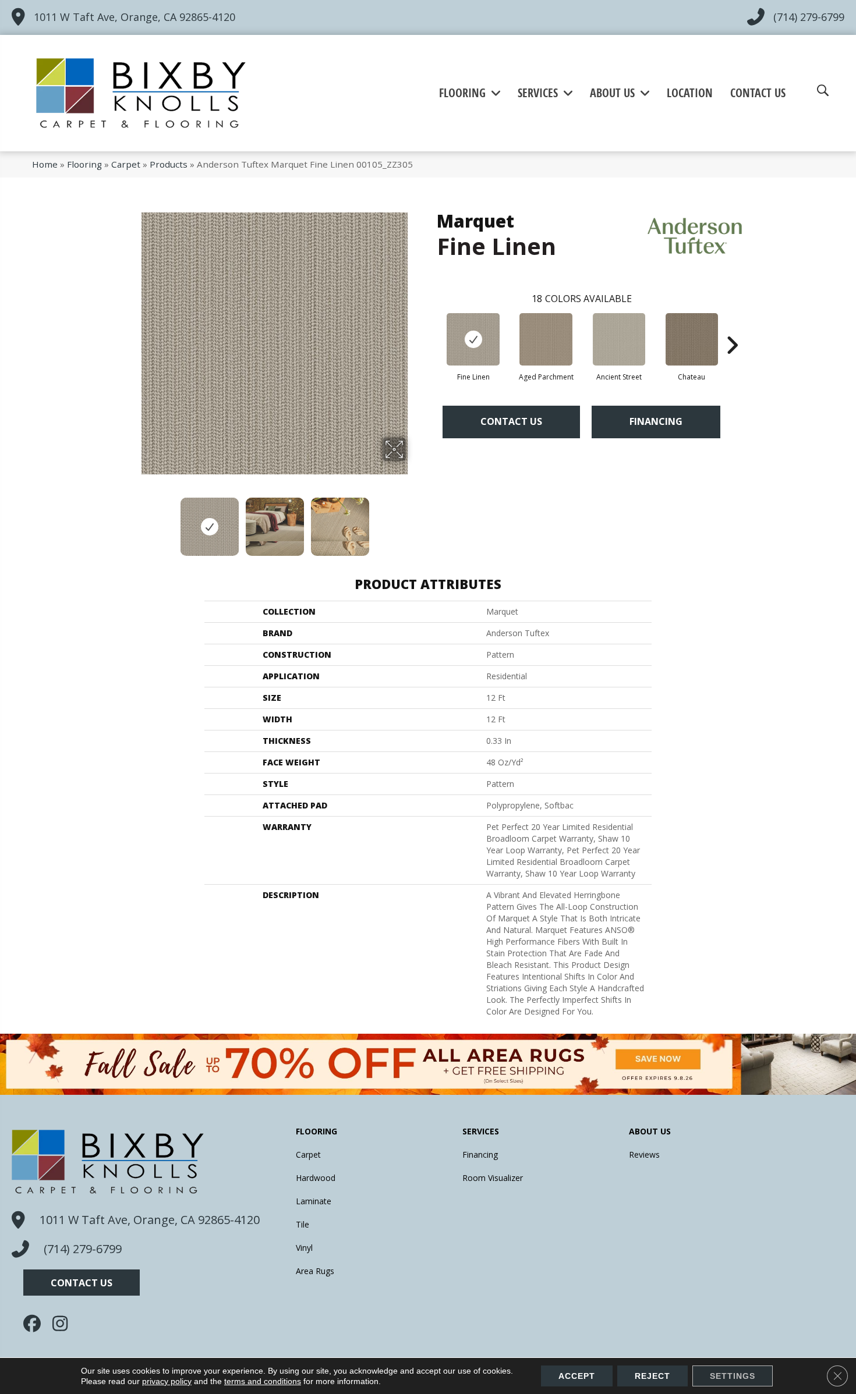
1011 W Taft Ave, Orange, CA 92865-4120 (134, 17)
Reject (652, 1376)
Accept (576, 1376)
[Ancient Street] (619, 339)
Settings (732, 1376)
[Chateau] (692, 339)
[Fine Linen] (473, 339)
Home (45, 164)
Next (413, 521)
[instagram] (64, 1323)
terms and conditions (262, 1381)
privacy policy (167, 1381)
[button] (81, 1282)
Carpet (125, 164)
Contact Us (511, 421)
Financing (655, 421)
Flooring (84, 164)
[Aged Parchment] (546, 339)
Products (169, 164)
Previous (136, 521)
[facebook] (35, 1323)
